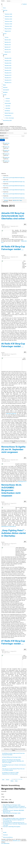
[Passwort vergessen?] (23, 136)
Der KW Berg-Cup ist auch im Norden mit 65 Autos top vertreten (14, 765)
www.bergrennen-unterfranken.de (8, 526)
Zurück (7, 779)
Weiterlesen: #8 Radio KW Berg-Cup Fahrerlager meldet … (14, 441)
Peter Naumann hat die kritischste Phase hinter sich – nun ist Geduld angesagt (13, 769)
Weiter (12, 781)
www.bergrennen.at (22, 481)
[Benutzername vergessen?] (25, 133)
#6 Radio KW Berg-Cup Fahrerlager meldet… (12, 757)
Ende (16, 781)
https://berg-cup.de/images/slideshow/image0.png (13, 177)
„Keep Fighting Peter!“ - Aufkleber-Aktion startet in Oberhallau (13, 533)
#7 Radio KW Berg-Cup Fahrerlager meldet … (13, 642)
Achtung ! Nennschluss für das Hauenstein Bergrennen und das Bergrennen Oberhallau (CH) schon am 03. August (13, 761)
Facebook (24, 4)
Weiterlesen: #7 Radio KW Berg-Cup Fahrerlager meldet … (14, 749)
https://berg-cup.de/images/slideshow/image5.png (13, 193)
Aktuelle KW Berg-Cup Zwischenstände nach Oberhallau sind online (13, 216)
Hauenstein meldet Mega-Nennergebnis (11, 826)
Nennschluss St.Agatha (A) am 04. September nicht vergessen (13, 449)
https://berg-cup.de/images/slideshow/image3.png (13, 185)
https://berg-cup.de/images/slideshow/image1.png (13, 181)
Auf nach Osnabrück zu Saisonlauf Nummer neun (13, 822)
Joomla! (3, 840)
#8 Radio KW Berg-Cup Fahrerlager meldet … (13, 345)
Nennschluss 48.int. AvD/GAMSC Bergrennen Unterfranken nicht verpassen (11, 490)
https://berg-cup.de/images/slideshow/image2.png (13, 197)
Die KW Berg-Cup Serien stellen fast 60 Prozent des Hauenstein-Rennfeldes (13, 754)
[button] (25, 224)
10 (21, 779)
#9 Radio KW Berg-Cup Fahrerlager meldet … (13, 248)
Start (3, 779)
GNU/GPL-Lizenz (16, 840)
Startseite (6, 200)
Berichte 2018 (16, 200)
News (21, 200)
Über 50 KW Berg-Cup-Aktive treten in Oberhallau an (14, 818)
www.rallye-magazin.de (11, 413)
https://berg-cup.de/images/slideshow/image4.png (13, 189)
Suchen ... (3, 1)
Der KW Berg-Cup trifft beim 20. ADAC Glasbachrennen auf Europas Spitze (10, 773)
